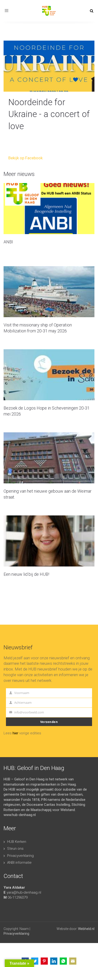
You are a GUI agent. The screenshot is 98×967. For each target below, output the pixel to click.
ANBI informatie (19, 862)
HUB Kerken (16, 842)
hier (15, 733)
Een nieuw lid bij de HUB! (26, 574)
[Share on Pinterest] (44, 961)
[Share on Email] (72, 961)
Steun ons (15, 848)
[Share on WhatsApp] (63, 961)
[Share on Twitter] (34, 961)
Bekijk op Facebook (25, 158)
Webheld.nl (86, 929)
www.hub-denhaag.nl (20, 815)
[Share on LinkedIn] (53, 961)
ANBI (8, 241)
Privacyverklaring (20, 856)
